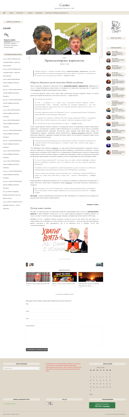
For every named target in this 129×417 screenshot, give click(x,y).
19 (97, 384)
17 (90, 384)
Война (64, 57)
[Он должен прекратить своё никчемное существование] (99, 265)
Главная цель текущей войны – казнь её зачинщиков (12, 62)
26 (97, 387)
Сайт (27, 318)
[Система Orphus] (6, 36)
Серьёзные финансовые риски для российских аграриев (118, 104)
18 (94, 384)
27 (100, 387)
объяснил (69, 183)
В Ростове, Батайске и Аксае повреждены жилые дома (118, 118)
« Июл (91, 394)
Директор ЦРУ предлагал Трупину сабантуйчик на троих (118, 82)
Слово (64, 4)
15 (106, 380)
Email (27, 311)
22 (107, 384)
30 (110, 387)
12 (97, 380)
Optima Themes (15, 414)
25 (94, 387)
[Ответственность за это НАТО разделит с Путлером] (29, 265)
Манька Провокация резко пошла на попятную (118, 152)
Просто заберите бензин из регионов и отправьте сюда (118, 89)
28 (104, 387)
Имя (27, 304)
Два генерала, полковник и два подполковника (118, 131)
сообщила (55, 148)
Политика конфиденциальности (56, 12)
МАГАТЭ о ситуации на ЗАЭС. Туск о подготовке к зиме (118, 111)
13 (100, 380)
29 (107, 387)
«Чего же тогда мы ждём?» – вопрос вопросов (118, 138)
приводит (37, 90)
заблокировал (102, 405)
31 (90, 390)
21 (103, 384)
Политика (19, 12)
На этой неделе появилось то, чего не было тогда (118, 96)
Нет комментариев (64, 259)
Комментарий (30, 325)
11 (93, 380)
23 (110, 384)
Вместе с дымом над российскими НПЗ (63, 283)
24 (91, 387)
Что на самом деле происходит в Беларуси (117, 75)
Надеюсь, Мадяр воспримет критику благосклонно (12, 195)
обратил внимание (78, 133)
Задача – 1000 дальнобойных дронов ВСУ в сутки (118, 125)
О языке (30, 12)
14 (103, 380)
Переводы (38, 12)
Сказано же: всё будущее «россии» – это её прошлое (12, 205)
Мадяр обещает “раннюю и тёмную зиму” (118, 145)
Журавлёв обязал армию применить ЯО (37, 283)
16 (110, 380)
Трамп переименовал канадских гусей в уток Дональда (117, 54)
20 (100, 384)
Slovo (68, 64)
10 (90, 380)
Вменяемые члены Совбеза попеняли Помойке (11, 83)
